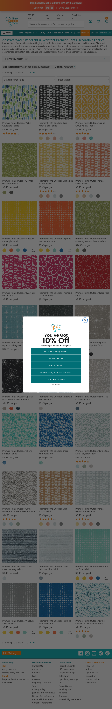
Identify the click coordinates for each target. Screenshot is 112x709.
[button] (56, 351)
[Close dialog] (85, 320)
